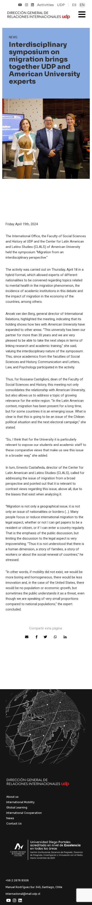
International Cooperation (24, 812)
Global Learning (16, 807)
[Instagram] (26, 4)
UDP (61, 4)
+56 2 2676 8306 (17, 880)
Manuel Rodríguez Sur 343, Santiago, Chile (34, 887)
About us (12, 796)
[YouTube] (20, 4)
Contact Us (14, 823)
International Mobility (20, 802)
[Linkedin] (32, 4)
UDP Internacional (39, 16)
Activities (45, 4)
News (10, 818)
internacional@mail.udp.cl (23, 893)
